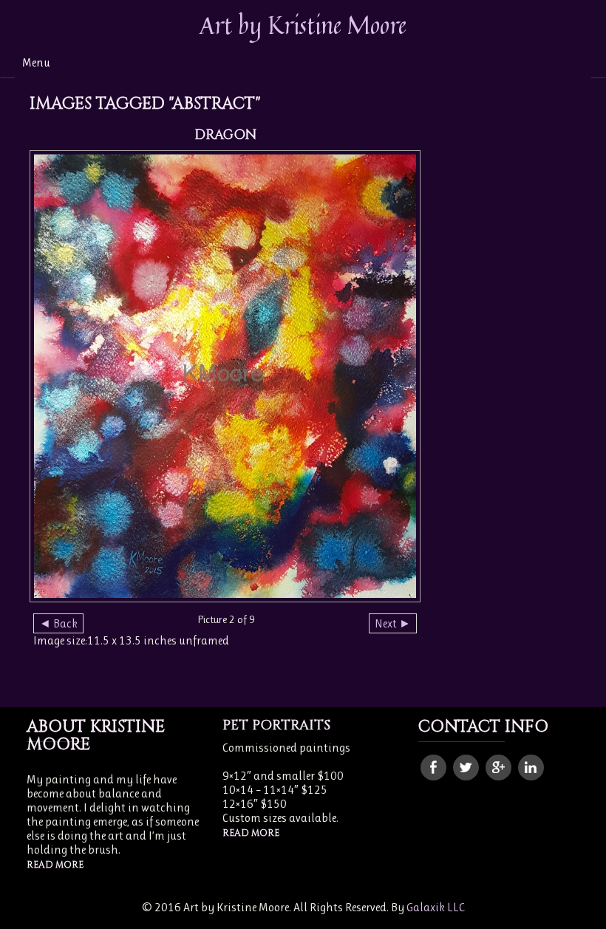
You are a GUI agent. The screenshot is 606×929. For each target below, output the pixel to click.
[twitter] (466, 767)
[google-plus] (498, 767)
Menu (36, 62)
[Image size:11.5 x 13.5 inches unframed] (225, 376)
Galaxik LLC (435, 907)
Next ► (393, 623)
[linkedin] (531, 767)
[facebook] (433, 767)
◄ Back (58, 623)
